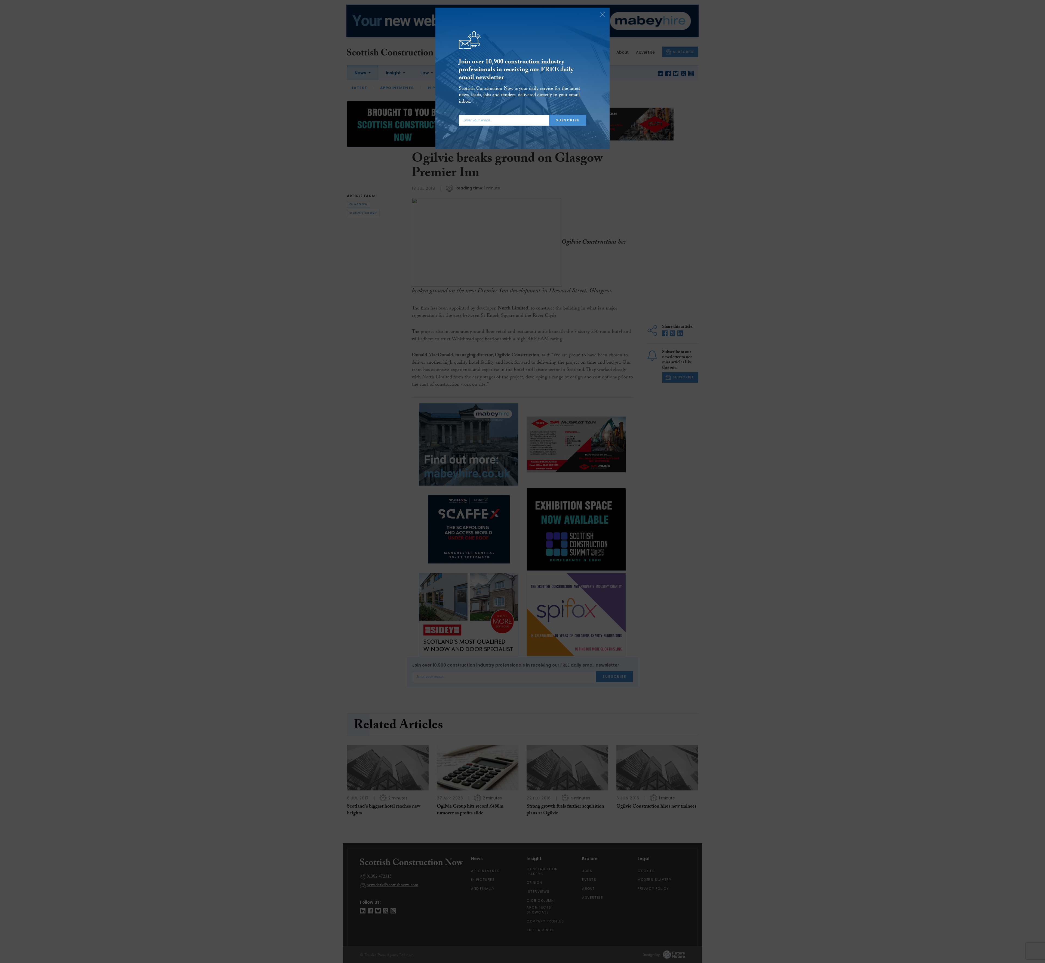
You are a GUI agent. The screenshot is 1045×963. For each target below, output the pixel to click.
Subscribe (568, 120)
